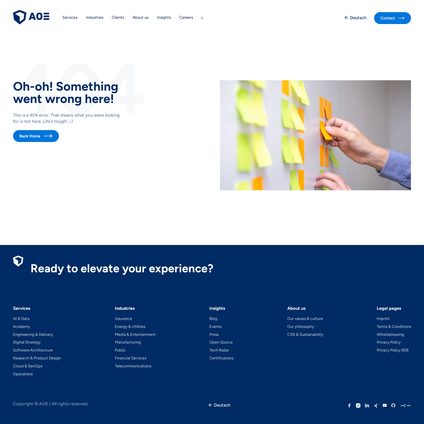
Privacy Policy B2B (393, 350)
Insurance (123, 319)
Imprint (383, 319)
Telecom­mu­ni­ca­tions (133, 366)
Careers (186, 17)
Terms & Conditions (394, 327)
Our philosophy (300, 327)
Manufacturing (128, 342)
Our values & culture (305, 319)
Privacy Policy (389, 342)
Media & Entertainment (135, 334)
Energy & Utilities (130, 327)
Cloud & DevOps (27, 366)
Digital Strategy (27, 342)
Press (214, 334)
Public (120, 350)
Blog (213, 319)
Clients (118, 17)
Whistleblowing (390, 334)
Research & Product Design (37, 358)
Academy (21, 327)
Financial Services (130, 358)
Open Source (221, 342)
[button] (69, 18)
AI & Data (21, 319)
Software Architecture (33, 350)
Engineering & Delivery (33, 334)
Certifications (221, 358)
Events (215, 327)
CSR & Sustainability (305, 334)
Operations (23, 374)
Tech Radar (219, 350)
